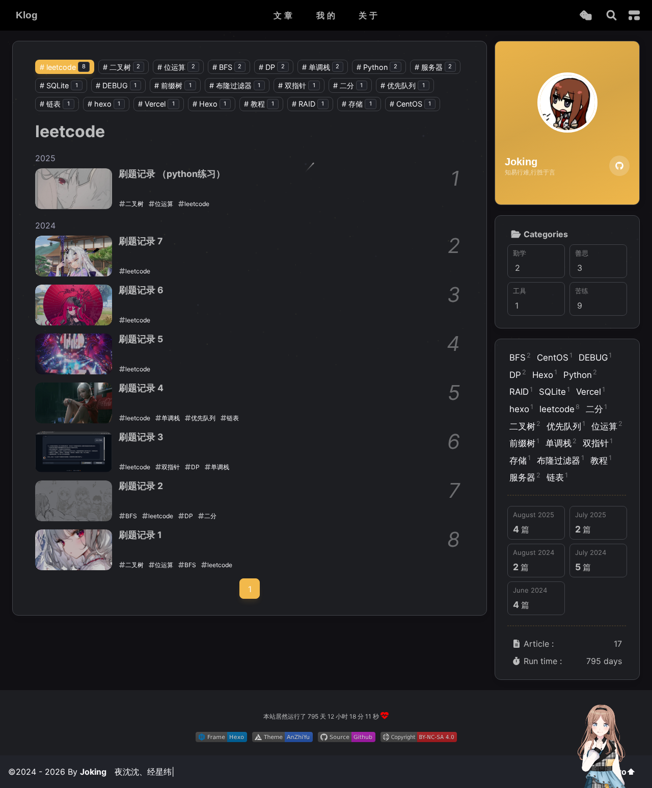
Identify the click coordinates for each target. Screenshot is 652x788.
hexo (104, 103)
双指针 (296, 85)
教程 (259, 103)
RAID (308, 103)
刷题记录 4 (141, 388)
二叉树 (122, 67)
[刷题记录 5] (73, 354)
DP (272, 67)
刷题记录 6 (141, 290)
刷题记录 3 (141, 436)
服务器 (433, 67)
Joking (93, 772)
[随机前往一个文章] (585, 15)
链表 (55, 103)
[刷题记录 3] (73, 451)
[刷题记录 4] (73, 403)
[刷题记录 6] (73, 305)
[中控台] (634, 15)
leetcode (63, 67)
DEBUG (116, 85)
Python (377, 67)
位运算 (176, 67)
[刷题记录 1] (73, 549)
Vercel (156, 103)
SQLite (59, 85)
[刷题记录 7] (73, 256)
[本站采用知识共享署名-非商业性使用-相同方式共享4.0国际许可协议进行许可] (419, 739)
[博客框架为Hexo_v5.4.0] (221, 739)
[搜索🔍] (611, 15)
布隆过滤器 (235, 85)
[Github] (619, 166)
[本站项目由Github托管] (346, 739)
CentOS (410, 103)
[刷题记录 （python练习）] (73, 188)
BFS (227, 67)
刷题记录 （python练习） (172, 173)
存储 (357, 103)
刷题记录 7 (140, 241)
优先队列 (403, 85)
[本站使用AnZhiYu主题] (282, 739)
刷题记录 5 (141, 339)
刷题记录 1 (140, 534)
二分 (348, 85)
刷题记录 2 (141, 485)
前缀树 (173, 85)
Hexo (210, 103)
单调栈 (321, 67)
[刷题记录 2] (73, 500)
